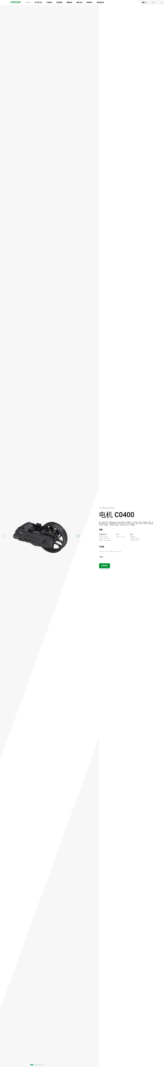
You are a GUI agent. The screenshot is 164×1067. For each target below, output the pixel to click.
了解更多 (101, 556)
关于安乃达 (38, 2)
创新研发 (69, 2)
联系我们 (89, 2)
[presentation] (3, 536)
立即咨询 (104, 566)
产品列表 (49, 2)
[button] (31, 1064)
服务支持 (79, 2)
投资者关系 (100, 2)
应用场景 (59, 2)
